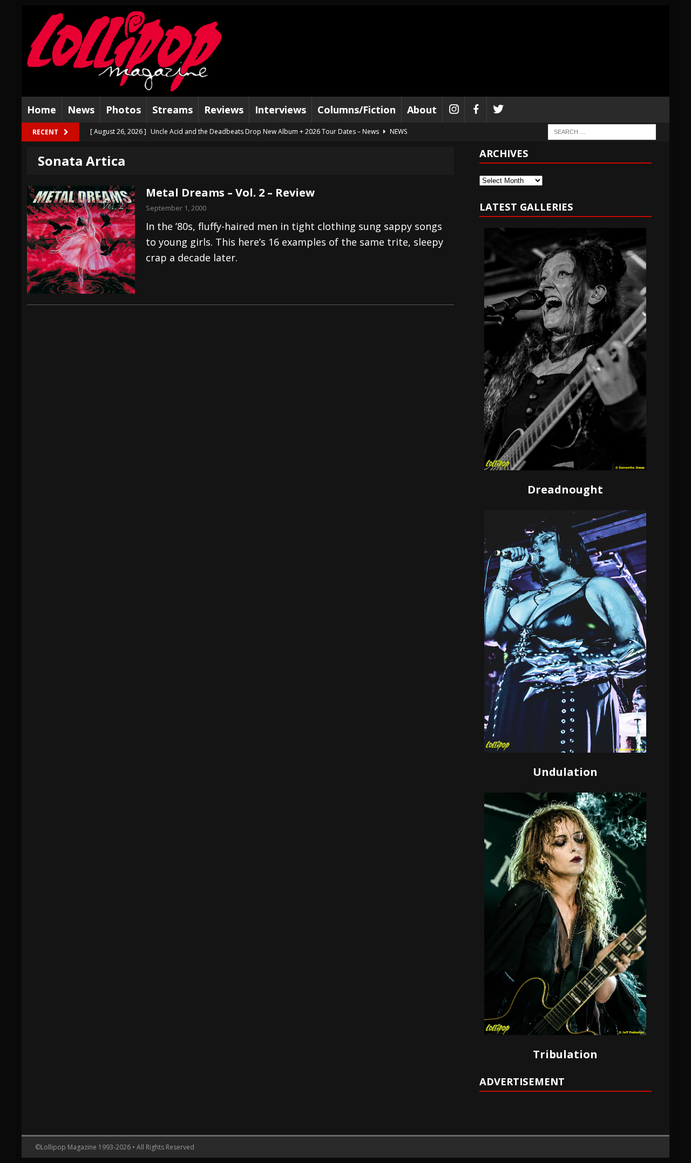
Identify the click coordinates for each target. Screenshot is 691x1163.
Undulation (565, 772)
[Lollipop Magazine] (124, 51)
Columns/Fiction (356, 109)
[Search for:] (602, 131)
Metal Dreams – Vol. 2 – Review (230, 192)
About (422, 109)
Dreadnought (565, 489)
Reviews (223, 109)
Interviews (280, 109)
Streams (172, 109)
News (80, 109)
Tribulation (565, 1054)
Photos (123, 109)
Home (41, 109)
